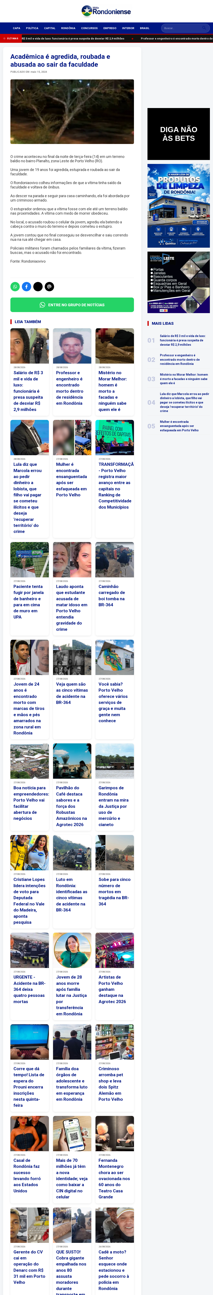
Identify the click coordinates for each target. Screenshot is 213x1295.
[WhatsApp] (15, 286)
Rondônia (68, 28)
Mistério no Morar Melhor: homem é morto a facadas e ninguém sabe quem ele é (184, 379)
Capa (16, 28)
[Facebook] (26, 286)
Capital (49, 28)
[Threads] (49, 286)
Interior (128, 28)
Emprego (109, 28)
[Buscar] (204, 28)
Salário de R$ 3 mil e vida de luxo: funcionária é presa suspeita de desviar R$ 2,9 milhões (63, 38)
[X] (38, 286)
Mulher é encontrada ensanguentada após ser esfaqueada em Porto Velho (179, 426)
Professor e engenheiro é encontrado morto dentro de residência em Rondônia (180, 359)
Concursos (89, 28)
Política (32, 28)
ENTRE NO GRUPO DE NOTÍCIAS (76, 305)
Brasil (144, 28)
